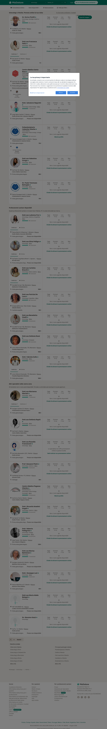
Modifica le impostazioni (37, 93)
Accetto (72, 92)
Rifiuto (61, 92)
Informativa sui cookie (63, 87)
